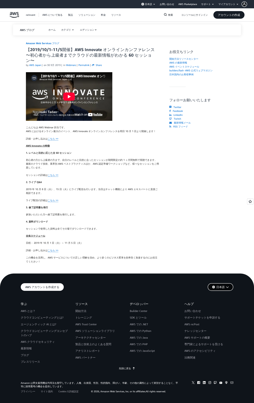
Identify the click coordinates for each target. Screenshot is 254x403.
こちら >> (53, 138)
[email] (232, 383)
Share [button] (98, 65)
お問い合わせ (192, 311)
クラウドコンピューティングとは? (42, 317)
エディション (87, 29)
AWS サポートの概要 (197, 337)
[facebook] (198, 383)
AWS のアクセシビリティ (200, 350)
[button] (248, 4)
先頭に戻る (125, 368)
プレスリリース (30, 361)
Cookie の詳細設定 (68, 391)
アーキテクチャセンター (90, 337)
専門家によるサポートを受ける (203, 344)
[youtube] (220, 383)
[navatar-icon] (244, 4)
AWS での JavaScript (142, 350)
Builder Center (138, 311)
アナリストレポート (87, 350)
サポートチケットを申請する (202, 317)
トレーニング (83, 317)
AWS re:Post (191, 324)
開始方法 (80, 311)
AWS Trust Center (86, 324)
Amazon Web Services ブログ (42, 43)
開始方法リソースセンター (183, 58)
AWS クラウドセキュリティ (38, 341)
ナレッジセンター (195, 331)
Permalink (83, 65)
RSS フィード (180, 126)
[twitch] (215, 383)
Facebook (177, 110)
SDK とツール (138, 317)
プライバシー (28, 391)
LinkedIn (177, 114)
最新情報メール (181, 122)
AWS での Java (139, 337)
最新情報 (26, 348)
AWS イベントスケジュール (184, 66)
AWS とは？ (28, 311)
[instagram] (209, 383)
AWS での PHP (139, 344)
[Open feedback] (250, 201)
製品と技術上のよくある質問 (93, 344)
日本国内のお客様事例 (181, 74)
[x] (193, 383)
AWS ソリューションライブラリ (95, 331)
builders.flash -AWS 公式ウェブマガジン (191, 70)
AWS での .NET (139, 324)
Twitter (176, 107)
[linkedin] (204, 383)
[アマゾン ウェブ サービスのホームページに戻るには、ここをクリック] (14, 16)
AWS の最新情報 (178, 62)
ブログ (25, 355)
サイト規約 (47, 391)
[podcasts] (226, 383)
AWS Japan (35, 65)
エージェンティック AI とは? (38, 324)
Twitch (176, 118)
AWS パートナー (85, 357)
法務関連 (189, 357)
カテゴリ (66, 29)
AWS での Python (140, 331)
